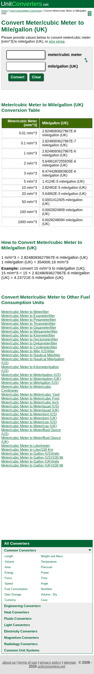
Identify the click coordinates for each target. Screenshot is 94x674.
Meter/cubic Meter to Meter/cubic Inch (30, 402)
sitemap (70, 662)
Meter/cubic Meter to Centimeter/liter (29, 347)
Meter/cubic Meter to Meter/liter (25, 312)
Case (44, 600)
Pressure (46, 567)
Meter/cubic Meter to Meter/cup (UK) (29, 426)
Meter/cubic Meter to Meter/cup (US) (29, 422)
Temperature (49, 561)
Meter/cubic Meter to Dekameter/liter (29, 343)
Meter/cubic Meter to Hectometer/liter (29, 339)
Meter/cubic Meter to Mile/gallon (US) (30, 383)
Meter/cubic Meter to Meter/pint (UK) (29, 418)
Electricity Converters (20, 631)
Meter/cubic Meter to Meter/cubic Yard (30, 394)
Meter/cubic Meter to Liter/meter (25, 446)
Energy (9, 572)
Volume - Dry (49, 594)
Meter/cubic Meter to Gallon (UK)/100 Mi (32, 465)
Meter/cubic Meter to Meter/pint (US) (29, 414)
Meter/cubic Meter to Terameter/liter (28, 324)
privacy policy (50, 662)
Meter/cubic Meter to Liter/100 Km (27, 450)
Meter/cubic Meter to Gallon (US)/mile (30, 453)
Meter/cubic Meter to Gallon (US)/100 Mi (32, 457)
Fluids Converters (17, 618)
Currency (10, 600)
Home (4, 10)
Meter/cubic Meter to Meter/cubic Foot (30, 398)
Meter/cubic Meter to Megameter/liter (29, 331)
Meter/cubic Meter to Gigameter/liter (28, 327)
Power (45, 572)
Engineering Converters (22, 606)
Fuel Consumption (16, 589)
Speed (9, 583)
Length (9, 556)
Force (8, 578)
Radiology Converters (21, 644)
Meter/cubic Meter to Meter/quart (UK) (30, 410)
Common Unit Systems (21, 650)
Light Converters (17, 625)
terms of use (27, 662)
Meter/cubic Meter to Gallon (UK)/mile (30, 461)
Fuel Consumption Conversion (26, 10)
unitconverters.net (51, 666)
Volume (9, 561)
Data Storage (13, 594)
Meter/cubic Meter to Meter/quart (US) (30, 406)
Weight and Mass (52, 556)
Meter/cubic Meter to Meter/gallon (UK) (31, 379)
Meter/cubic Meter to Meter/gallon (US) (31, 375)
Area (7, 567)
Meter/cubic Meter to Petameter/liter (28, 320)
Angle (44, 583)
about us (9, 662)
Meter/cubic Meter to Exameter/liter (28, 316)
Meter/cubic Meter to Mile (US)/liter (28, 351)
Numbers (46, 589)
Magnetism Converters (21, 637)
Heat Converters (16, 612)
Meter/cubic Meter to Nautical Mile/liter (30, 355)
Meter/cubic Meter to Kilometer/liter (28, 335)
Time (44, 578)
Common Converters (20, 550)
